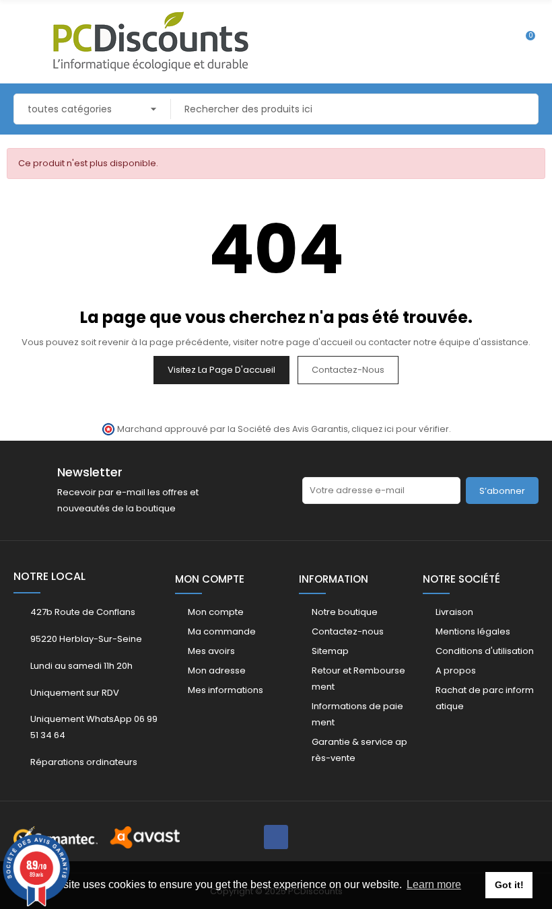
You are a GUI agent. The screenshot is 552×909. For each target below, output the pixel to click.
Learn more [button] (434, 884)
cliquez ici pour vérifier (400, 429)
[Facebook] (276, 837)
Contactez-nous (348, 369)
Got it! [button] (509, 884)
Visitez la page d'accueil (221, 369)
